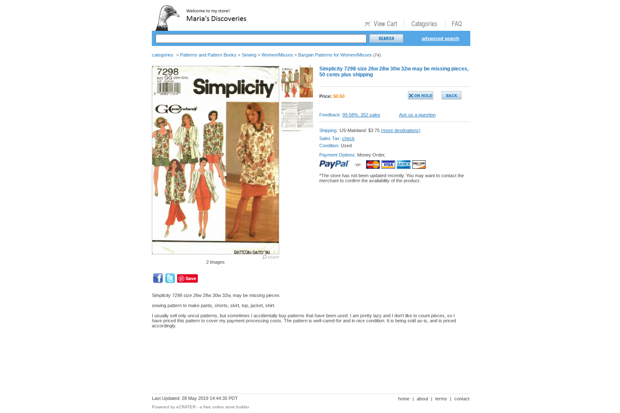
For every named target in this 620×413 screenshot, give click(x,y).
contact (461, 398)
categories (162, 54)
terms (441, 398)
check (348, 138)
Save (191, 278)
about (422, 398)
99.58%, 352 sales (361, 114)
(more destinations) (401, 130)
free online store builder (226, 407)
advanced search (440, 38)
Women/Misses (277, 54)
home (404, 398)
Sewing (249, 54)
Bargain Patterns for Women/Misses (335, 54)
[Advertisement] (305, 364)
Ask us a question (417, 114)
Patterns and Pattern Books (208, 54)
